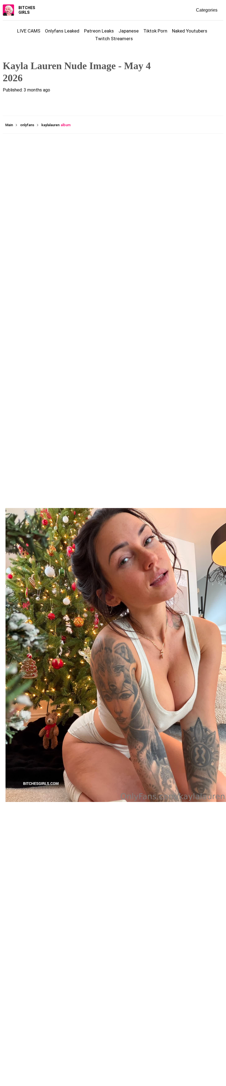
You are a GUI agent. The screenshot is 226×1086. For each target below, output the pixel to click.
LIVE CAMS (28, 31)
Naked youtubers (189, 31)
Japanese (129, 31)
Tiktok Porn (155, 31)
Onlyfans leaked (62, 31)
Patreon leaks (99, 31)
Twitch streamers (114, 38)
